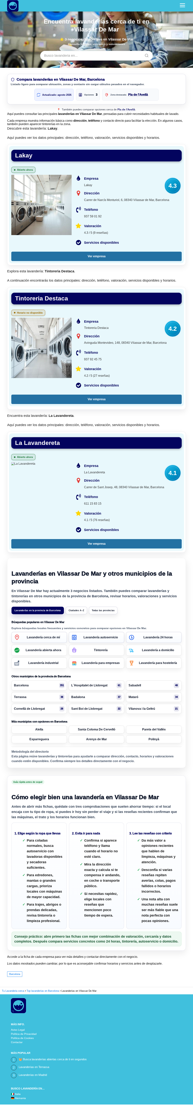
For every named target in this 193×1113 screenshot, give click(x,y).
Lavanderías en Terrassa (34, 1067)
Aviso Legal (18, 1029)
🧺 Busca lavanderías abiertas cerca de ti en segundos (53, 1059)
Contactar (17, 1042)
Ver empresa (97, 256)
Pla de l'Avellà (138, 94)
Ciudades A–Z (76, 610)
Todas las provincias (103, 610)
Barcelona (14, 974)
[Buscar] (145, 54)
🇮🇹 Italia (16, 1093)
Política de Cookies (22, 1038)
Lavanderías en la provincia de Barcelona (38, 610)
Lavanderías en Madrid (33, 1074)
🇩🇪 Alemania (18, 1098)
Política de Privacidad (24, 1033)
